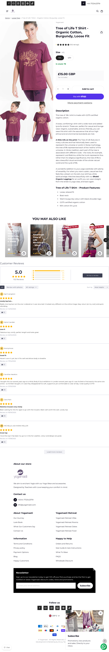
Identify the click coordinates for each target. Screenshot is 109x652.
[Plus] (68, 89)
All (2, 287)
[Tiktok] (32, 3)
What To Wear (62, 552)
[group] (17, 240)
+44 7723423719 (93, 4)
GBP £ (54, 616)
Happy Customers (21, 561)
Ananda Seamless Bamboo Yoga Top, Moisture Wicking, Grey (89, 231)
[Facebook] (9, 3)
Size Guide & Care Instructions (68, 548)
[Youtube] (13, 3)
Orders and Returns (64, 544)
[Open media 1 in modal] (26, 61)
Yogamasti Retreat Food (66, 531)
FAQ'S (58, 556)
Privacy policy (19, 548)
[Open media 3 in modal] (40, 121)
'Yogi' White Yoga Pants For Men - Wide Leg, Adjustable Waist (13, 232)
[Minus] (58, 89)
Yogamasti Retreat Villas (66, 518)
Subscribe (85, 585)
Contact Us (18, 531)
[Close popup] (100, 613)
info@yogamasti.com (27, 505)
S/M (69, 58)
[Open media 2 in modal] (13, 121)
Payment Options (21, 552)
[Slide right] (105, 240)
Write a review (92, 275)
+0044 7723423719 (25, 500)
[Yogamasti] (13, 11)
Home (7, 18)
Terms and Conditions (23, 544)
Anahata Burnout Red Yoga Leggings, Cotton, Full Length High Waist (63, 229)
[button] (97, 11)
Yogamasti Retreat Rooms (67, 522)
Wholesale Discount (64, 561)
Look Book (18, 522)
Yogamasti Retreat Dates (66, 527)
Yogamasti (44, 639)
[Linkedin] (23, 3)
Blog (15, 556)
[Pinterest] (27, 3)
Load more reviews (54, 452)
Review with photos (15, 287)
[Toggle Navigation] (7, 11)
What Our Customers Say (24, 527)
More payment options (80, 103)
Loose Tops (16, 18)
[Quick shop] (24, 253)
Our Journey (19, 518)
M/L (59, 58)
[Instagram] (18, 3)
